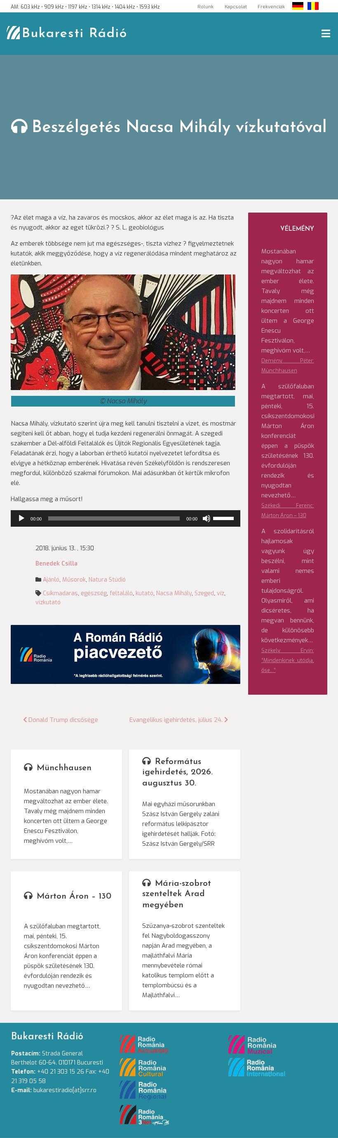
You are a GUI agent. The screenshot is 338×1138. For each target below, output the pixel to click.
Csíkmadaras (60, 593)
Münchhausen (64, 768)
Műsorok (74, 580)
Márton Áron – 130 (74, 896)
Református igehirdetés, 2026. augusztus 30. (177, 772)
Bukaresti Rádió (74, 33)
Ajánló (51, 580)
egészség (94, 593)
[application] (125, 518)
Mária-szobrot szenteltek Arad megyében (176, 894)
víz (220, 593)
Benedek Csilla (56, 564)
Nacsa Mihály (174, 593)
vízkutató (48, 602)
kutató (144, 593)
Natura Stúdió (107, 580)
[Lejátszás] (21, 518)
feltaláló (121, 593)
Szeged (204, 593)
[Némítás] (206, 518)
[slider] (224, 517)
